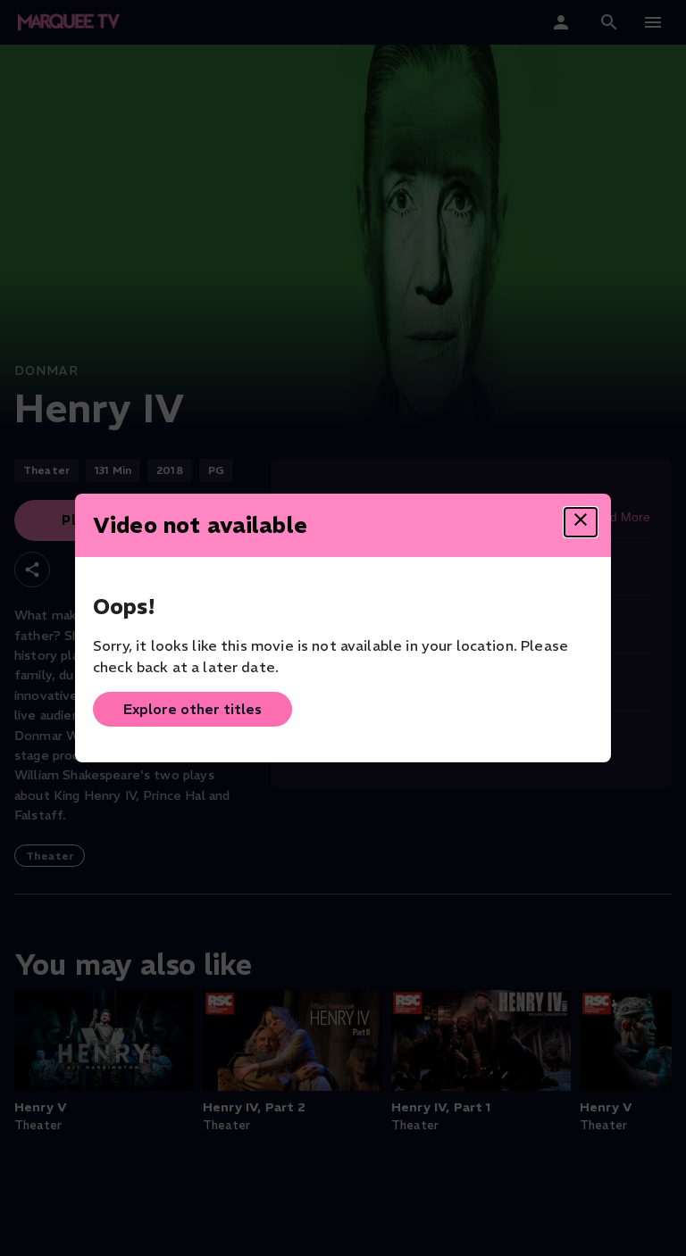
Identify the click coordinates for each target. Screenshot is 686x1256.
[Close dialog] (581, 522)
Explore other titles (192, 709)
